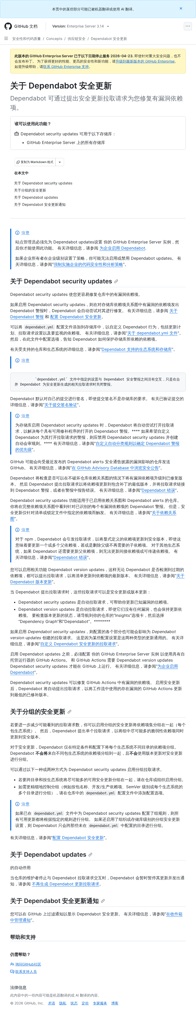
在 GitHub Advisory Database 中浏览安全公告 (115, 467)
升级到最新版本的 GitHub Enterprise (145, 61)
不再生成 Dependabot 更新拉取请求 (65, 883)
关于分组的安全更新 (37, 711)
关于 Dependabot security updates (61, 281)
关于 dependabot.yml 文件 (152, 332)
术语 (51, 1003)
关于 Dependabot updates (48, 854)
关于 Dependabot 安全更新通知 (54, 900)
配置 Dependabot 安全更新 (75, 316)
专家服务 (100, 1003)
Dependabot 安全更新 (109, 38)
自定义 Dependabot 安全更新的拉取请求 (78, 643)
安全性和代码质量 (26, 38)
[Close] (181, 8)
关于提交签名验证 (60, 404)
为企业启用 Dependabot (122, 248)
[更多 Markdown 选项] (59, 162)
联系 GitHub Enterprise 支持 (66, 66)
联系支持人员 (26, 971)
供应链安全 (76, 38)
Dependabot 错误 (158, 490)
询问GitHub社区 (28, 964)
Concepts (54, 38)
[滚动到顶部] (185, 1011)
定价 (85, 1003)
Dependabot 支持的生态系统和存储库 (137, 349)
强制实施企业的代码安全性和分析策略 (88, 264)
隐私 (62, 1003)
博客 (114, 1003)
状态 (74, 1003)
